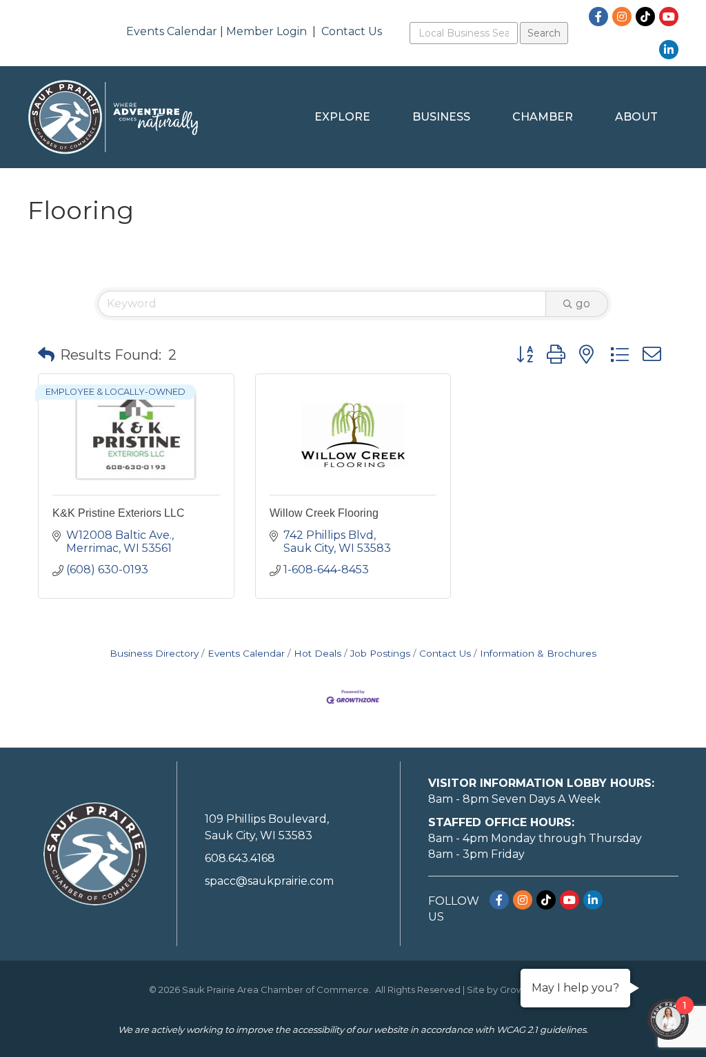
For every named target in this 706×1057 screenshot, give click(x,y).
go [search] (583, 303)
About (636, 116)
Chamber (542, 116)
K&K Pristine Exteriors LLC (118, 513)
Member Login (266, 31)
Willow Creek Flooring (324, 513)
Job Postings (380, 653)
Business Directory (154, 653)
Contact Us (351, 31)
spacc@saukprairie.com (269, 880)
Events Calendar (171, 31)
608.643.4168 (240, 858)
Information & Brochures (538, 653)
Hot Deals (317, 653)
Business (441, 116)
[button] (46, 354)
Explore (342, 116)
